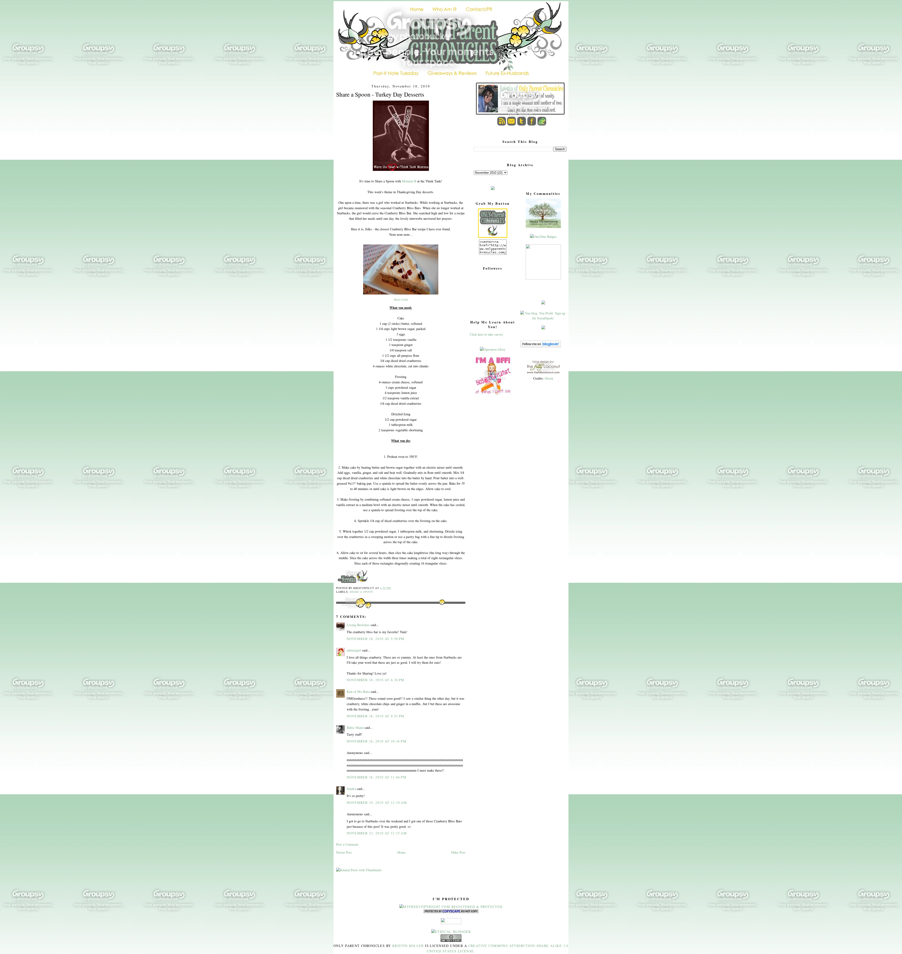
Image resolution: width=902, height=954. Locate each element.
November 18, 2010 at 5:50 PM (375, 638)
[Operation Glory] (492, 349)
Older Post (458, 852)
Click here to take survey (486, 334)
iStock (549, 378)
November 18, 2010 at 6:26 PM (375, 680)
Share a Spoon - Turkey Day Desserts (380, 94)
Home (401, 852)
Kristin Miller (408, 945)
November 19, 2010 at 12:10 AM (377, 802)
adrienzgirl (354, 650)
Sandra (351, 788)
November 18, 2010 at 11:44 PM (376, 777)
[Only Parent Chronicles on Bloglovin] (540, 346)
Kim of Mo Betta (358, 691)
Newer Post (344, 852)
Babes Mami (355, 727)
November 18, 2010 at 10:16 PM (376, 741)
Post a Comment (347, 844)
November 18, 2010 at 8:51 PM (375, 716)
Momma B (409, 181)
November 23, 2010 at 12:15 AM (377, 833)
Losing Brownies (358, 625)
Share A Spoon (361, 591)
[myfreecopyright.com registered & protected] (451, 906)
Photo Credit (401, 299)
